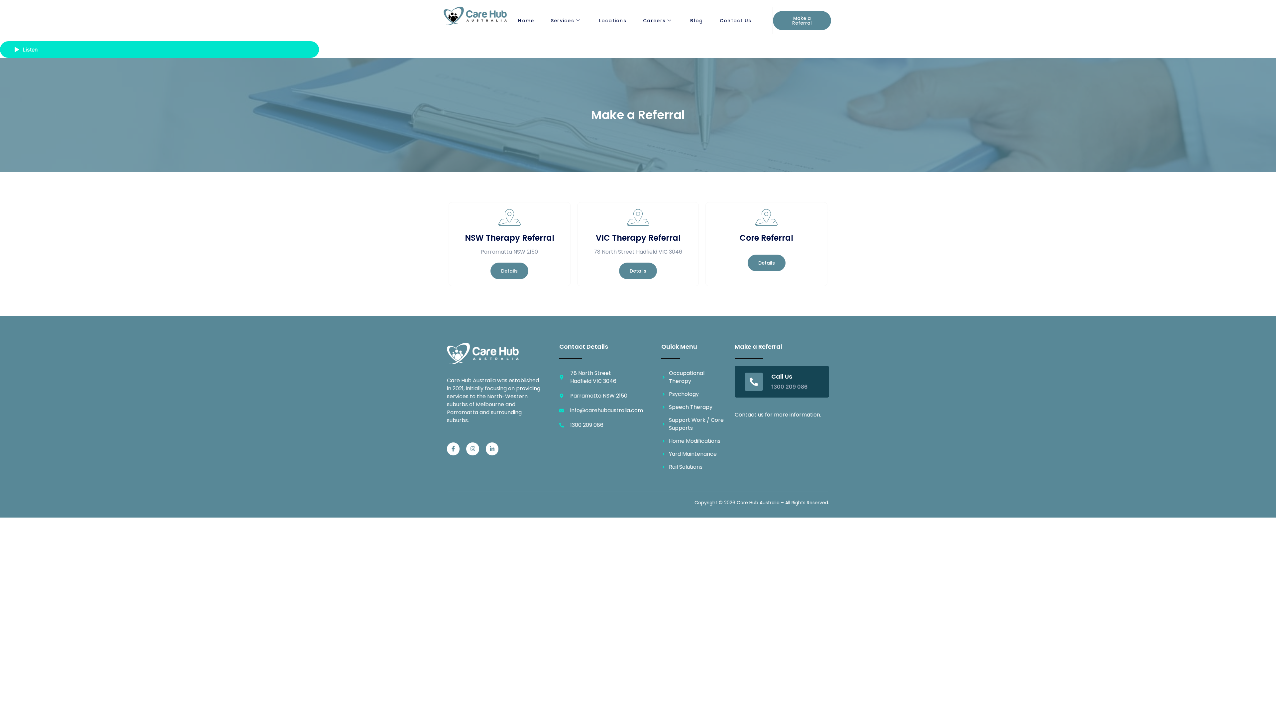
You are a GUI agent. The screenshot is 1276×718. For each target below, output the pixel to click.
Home (526, 20)
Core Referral (766, 237)
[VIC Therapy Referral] (638, 217)
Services (562, 20)
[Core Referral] (766, 217)
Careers (654, 20)
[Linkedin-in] (492, 448)
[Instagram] (472, 448)
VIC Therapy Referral (638, 237)
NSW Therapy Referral (509, 237)
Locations (612, 20)
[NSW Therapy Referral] (509, 217)
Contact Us (736, 20)
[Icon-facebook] (453, 448)
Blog (696, 20)
